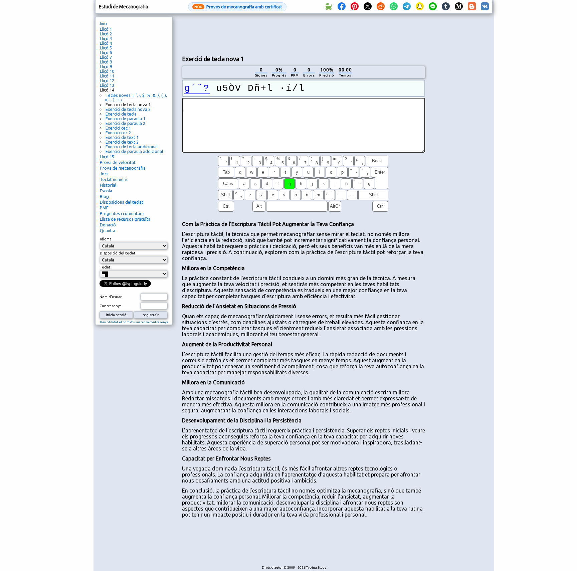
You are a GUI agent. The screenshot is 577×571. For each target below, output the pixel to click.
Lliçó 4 (106, 43)
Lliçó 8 (106, 61)
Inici (103, 23)
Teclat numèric (114, 179)
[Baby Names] (329, 6)
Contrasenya (111, 306)
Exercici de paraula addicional (134, 151)
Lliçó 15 (107, 156)
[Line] (433, 6)
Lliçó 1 (106, 29)
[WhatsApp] (394, 6)
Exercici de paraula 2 (125, 123)
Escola (106, 190)
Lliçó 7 (106, 57)
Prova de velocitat (118, 162)
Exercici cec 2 (118, 132)
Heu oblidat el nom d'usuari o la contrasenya (134, 322)
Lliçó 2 (106, 33)
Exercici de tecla (121, 114)
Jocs (104, 173)
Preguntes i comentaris (122, 213)
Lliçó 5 (106, 47)
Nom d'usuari (111, 297)
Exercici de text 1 (122, 137)
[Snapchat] (420, 6)
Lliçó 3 (106, 38)
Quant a (107, 230)
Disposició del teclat (118, 253)
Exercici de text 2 (122, 142)
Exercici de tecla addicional (132, 146)
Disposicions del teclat (121, 202)
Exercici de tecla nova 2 (128, 109)
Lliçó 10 (107, 71)
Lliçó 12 (107, 80)
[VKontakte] (485, 6)
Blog (104, 196)
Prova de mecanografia (123, 168)
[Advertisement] (303, 34)
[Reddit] (381, 6)
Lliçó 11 (107, 75)
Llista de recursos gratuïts (125, 219)
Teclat (105, 267)
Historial (108, 185)
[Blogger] (472, 6)
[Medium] (459, 6)
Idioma (106, 239)
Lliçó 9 (106, 66)
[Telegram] (407, 6)
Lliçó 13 (107, 85)
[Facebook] (342, 6)
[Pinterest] (355, 6)
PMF (104, 207)
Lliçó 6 (106, 52)
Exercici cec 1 (118, 128)
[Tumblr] (446, 6)
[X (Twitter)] (368, 6)
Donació (108, 224)
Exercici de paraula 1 (125, 118)
